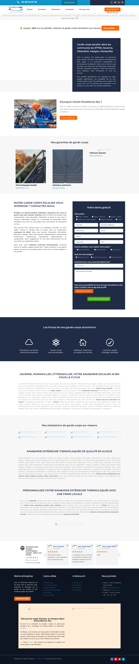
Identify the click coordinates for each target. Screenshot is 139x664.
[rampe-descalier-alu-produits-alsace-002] (56, 436)
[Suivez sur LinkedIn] (118, 2)
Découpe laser (84, 9)
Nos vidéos (77, 587)
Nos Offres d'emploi (51, 585)
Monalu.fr (23, 628)
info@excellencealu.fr (114, 587)
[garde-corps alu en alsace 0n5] (81, 436)
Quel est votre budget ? (84, 254)
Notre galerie (78, 585)
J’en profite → (110, 28)
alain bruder (57, 546)
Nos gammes (78, 582)
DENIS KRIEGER (83, 546)
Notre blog (48, 592)
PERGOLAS (6, 15)
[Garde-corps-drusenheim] (106, 431)
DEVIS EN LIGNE (22, 599)
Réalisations (55, 9)
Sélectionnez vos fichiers (83, 291)
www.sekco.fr (39, 658)
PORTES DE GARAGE (103, 15)
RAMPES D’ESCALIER (88, 15)
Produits (30, 9)
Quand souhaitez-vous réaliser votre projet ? (92, 247)
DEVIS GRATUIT (112, 9)
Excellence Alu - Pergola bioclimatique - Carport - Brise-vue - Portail (34, 551)
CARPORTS (14, 15)
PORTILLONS (124, 15)
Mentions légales (50, 587)
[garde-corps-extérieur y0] (27, 431)
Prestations (42, 9)
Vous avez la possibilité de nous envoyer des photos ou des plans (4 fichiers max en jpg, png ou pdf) (98, 286)
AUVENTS (132, 15)
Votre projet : (79, 214)
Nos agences (78, 590)
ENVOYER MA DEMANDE (99, 299)
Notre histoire (49, 582)
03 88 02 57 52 (114, 590)
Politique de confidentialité (53, 590)
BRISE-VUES (35, 15)
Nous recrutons (69, 2)
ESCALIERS (77, 15)
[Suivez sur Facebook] (111, 2)
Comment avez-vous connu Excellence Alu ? (92, 262)
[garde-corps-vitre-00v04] (79, 431)
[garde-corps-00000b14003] (106, 436)
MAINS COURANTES (65, 15)
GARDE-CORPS (53, 15)
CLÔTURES (44, 15)
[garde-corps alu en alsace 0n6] (55, 431)
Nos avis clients (49, 595)
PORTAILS (115, 15)
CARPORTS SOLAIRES (24, 15)
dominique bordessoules (109, 546)
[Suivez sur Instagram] (122, 2)
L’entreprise (70, 9)
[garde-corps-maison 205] (27, 436)
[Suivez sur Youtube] (115, 2)
